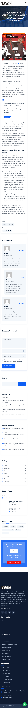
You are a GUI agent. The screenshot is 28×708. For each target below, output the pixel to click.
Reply (22, 250)
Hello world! (5, 397)
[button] (25, 704)
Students (5, 533)
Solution (18, 530)
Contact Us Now (13, 562)
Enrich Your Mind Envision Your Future (16, 502)
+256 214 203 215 (14, 558)
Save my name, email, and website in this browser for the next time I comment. (14, 360)
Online (4, 224)
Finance (6, 471)
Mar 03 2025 (7, 498)
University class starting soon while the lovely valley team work (14, 450)
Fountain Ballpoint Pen (18, 439)
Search (4, 378)
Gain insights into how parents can (15, 509)
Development (7, 468)
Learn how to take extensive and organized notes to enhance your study (14, 433)
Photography (7, 476)
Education (20, 526)
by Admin (6, 63)
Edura (5, 443)
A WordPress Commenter (10, 428)
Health (5, 473)
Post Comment (8, 366)
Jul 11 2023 (13, 505)
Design (21, 63)
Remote (11, 224)
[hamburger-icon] (25, 3)
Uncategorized (7, 481)
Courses (13, 526)
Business (5, 526)
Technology (6, 478)
